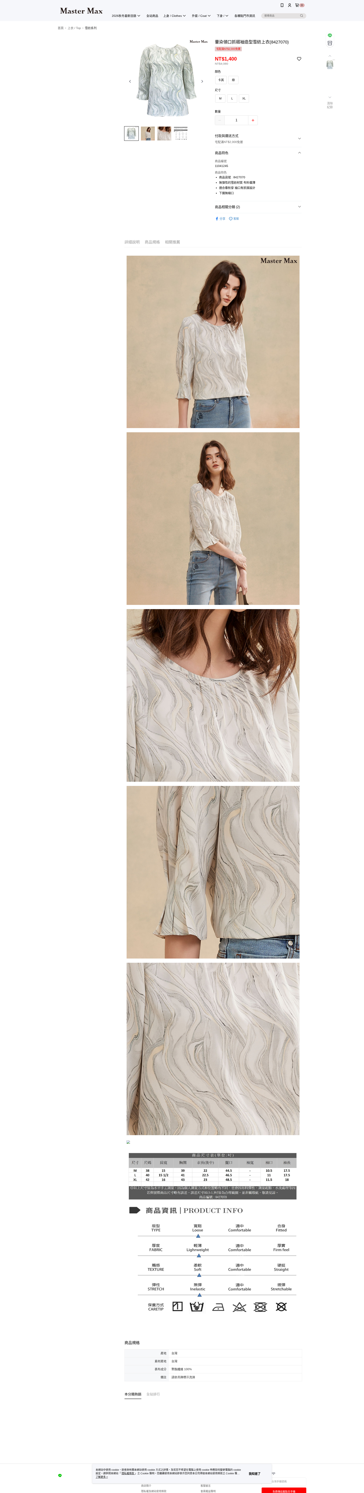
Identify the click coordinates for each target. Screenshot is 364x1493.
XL (244, 98)
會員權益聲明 (208, 1491)
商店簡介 (146, 1485)
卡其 (221, 80)
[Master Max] (81, 11)
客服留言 (206, 1485)
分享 (222, 218)
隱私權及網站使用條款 (153, 1491)
